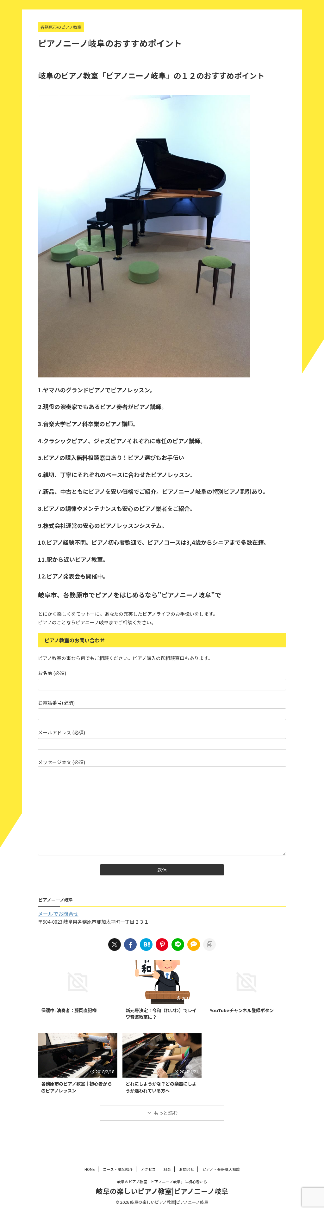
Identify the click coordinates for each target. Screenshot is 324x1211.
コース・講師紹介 (118, 1169)
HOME (89, 1169)
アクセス (148, 1169)
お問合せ (186, 1169)
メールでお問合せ (58, 913)
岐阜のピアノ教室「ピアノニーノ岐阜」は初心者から (162, 1181)
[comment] (193, 944)
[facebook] (130, 944)
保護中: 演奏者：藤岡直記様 (69, 1010)
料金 (167, 1169)
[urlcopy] (209, 944)
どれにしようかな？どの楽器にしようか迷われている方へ (161, 1087)
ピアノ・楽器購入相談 (221, 1169)
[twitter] (114, 944)
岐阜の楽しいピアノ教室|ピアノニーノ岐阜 (162, 1191)
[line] (177, 944)
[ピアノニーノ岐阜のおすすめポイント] (146, 944)
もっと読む (166, 1113)
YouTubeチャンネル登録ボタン (242, 1010)
